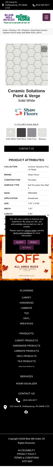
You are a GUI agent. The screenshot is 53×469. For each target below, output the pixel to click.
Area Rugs (26, 323)
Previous (4, 132)
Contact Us (26, 148)
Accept (19, 242)
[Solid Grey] (32, 132)
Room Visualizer (26, 383)
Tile (19, 30)
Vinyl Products (27, 356)
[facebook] (26, 412)
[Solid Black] (21, 132)
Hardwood (26, 303)
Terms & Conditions (26, 458)
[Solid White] (11, 132)
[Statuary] (42, 132)
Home (5, 30)
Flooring (12, 30)
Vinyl (26, 318)
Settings (26, 247)
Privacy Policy (26, 454)
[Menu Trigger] (46, 17)
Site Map (27, 461)
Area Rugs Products (26, 366)
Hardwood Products (26, 346)
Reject (33, 242)
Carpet (26, 297)
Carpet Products (26, 340)
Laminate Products (26, 351)
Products (25, 30)
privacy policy (31, 230)
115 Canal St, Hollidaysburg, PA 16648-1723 (16, 5)
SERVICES (26, 376)
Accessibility (26, 450)
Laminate (26, 308)
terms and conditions (22, 233)
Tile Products (26, 361)
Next (49, 132)
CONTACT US (26, 393)
